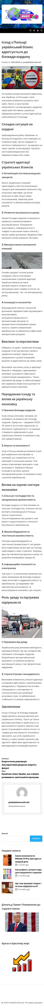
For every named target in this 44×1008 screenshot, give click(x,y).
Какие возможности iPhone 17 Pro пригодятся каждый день (28, 858)
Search (5, 833)
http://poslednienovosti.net (16, 806)
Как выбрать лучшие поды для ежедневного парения (28, 871)
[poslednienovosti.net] (22, 792)
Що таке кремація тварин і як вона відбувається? (28, 885)
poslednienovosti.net (32, 62)
